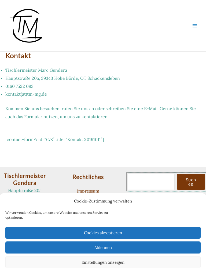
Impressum (88, 191)
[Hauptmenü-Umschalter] (195, 26)
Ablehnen (103, 247)
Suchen (191, 182)
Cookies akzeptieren (103, 232)
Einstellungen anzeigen (103, 262)
